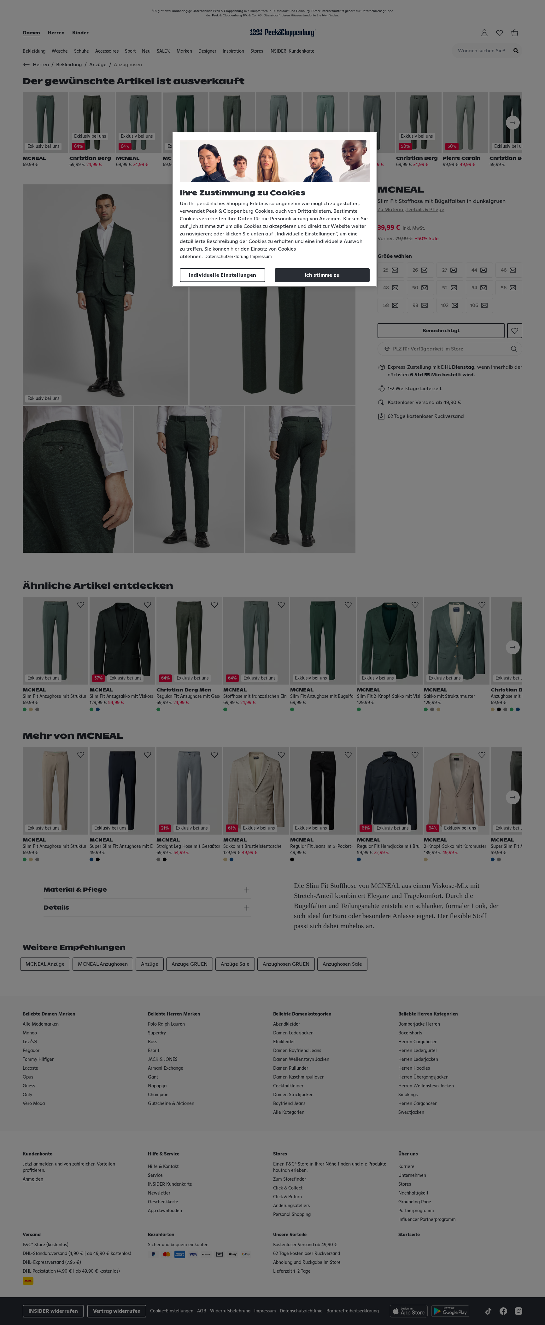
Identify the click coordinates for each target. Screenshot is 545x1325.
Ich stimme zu (322, 275)
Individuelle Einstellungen (222, 275)
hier (235, 249)
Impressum (261, 257)
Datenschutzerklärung (226, 257)
